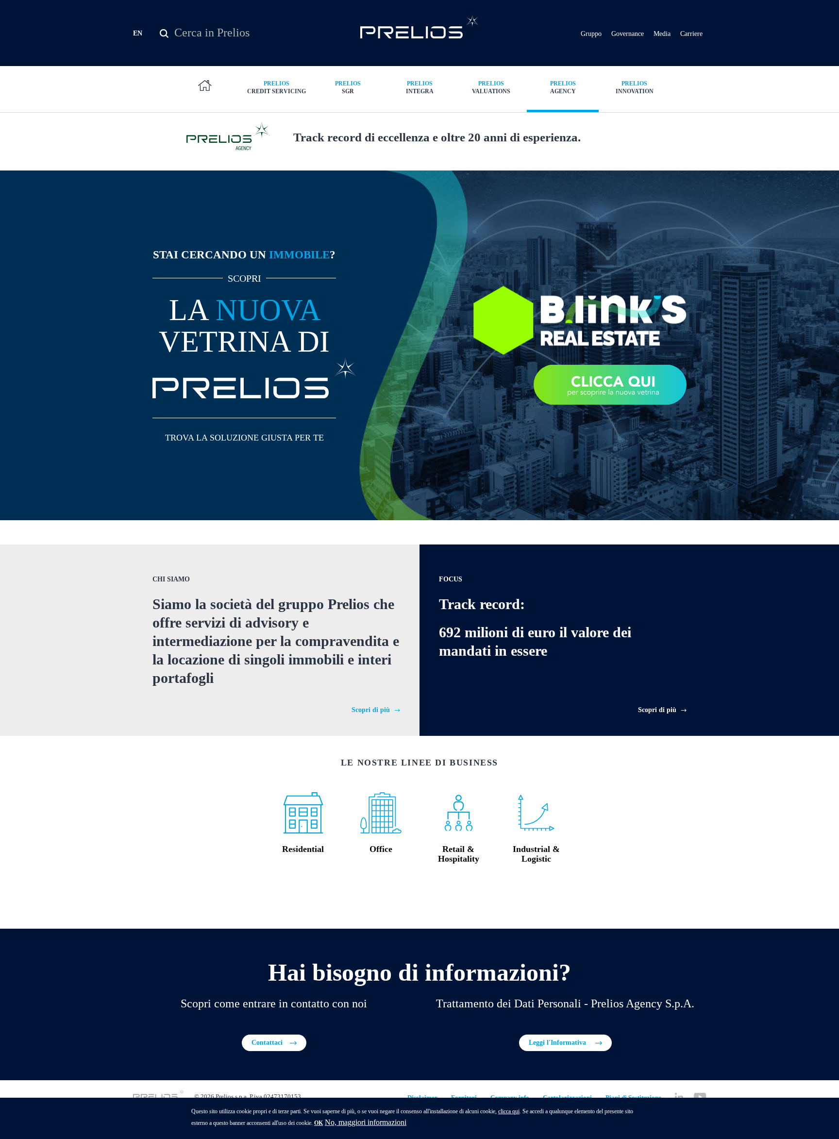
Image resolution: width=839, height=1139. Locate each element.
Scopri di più (371, 710)
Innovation (635, 87)
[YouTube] (700, 1097)
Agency (563, 87)
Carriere (691, 33)
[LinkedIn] (679, 1097)
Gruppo (591, 33)
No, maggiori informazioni (365, 1122)
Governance (627, 33)
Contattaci (267, 1042)
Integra (420, 87)
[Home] (419, 26)
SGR (348, 87)
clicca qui (509, 1111)
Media (662, 33)
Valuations (491, 87)
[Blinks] (580, 319)
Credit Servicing (276, 87)
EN (137, 33)
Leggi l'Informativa (558, 1042)
